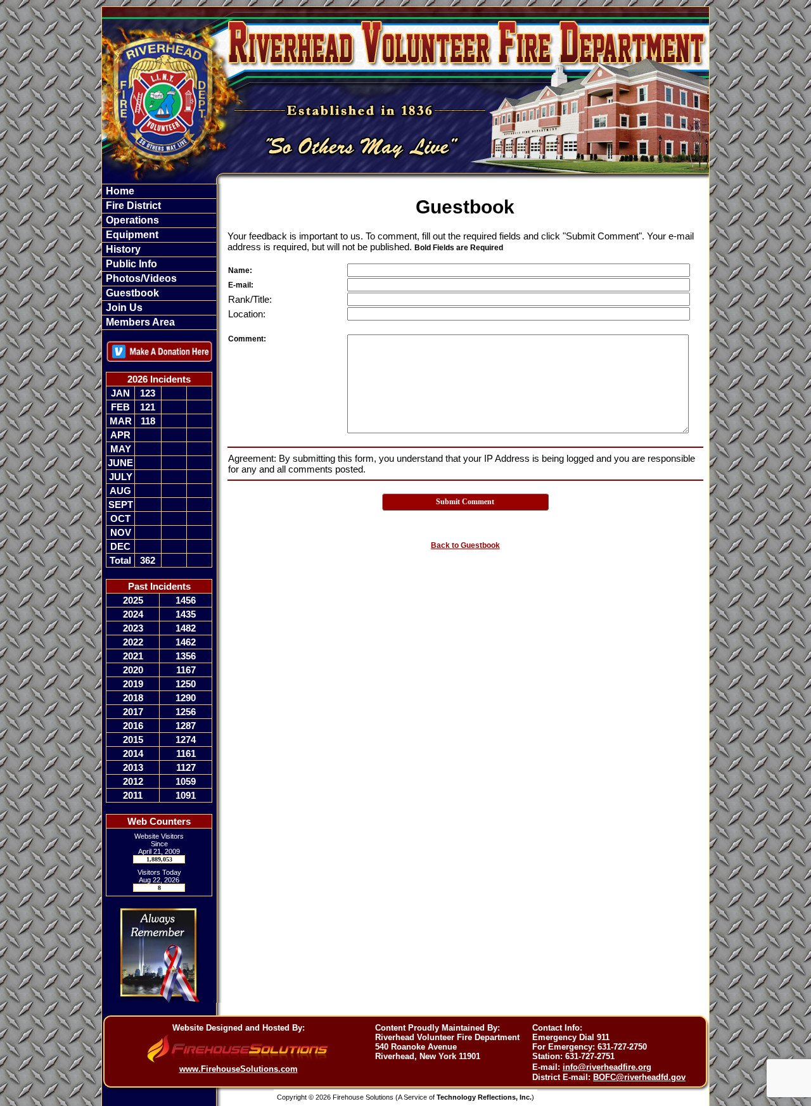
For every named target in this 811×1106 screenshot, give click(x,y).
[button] (159, 206)
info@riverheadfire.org (607, 1067)
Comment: (247, 338)
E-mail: (240, 285)
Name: (240, 270)
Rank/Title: (250, 299)
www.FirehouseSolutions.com (238, 1069)
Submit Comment (465, 501)
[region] (159, 256)
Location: (246, 313)
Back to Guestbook (465, 545)
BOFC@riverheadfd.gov (639, 1077)
